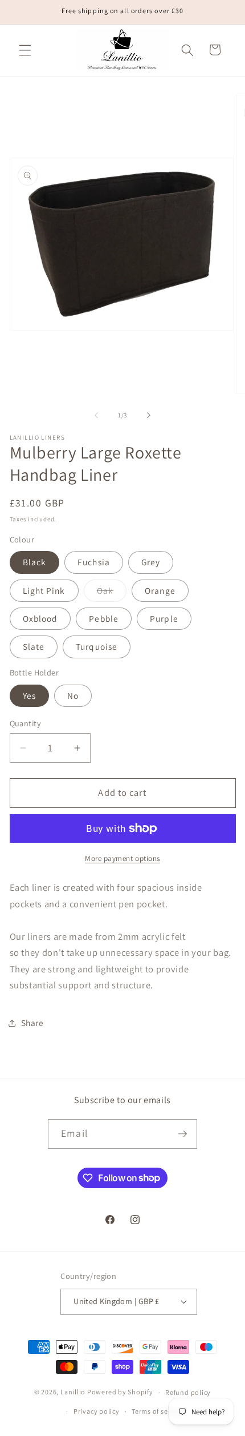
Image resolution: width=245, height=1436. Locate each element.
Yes (29, 695)
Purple (164, 618)
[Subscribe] (182, 1134)
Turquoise (96, 646)
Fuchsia (93, 562)
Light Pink (44, 590)
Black (35, 562)
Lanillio (72, 1392)
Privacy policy (97, 1411)
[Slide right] (148, 415)
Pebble (104, 618)
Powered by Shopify (120, 1392)
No (73, 695)
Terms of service (157, 1411)
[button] (25, 49)
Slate (34, 646)
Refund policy (188, 1392)
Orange (160, 590)
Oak (111, 593)
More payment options (122, 858)
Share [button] (32, 1022)
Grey (150, 562)
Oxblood (40, 618)
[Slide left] (96, 415)
